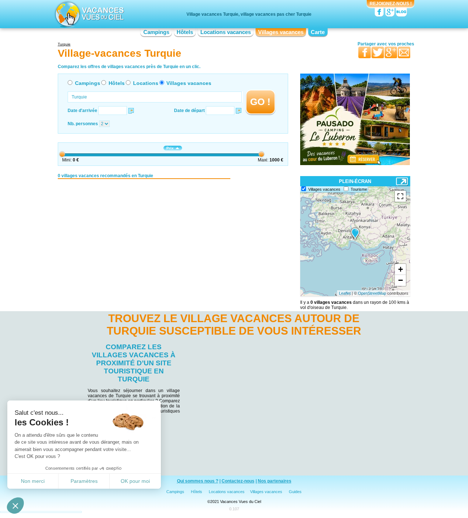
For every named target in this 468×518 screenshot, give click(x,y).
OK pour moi (135, 481)
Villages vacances (280, 32)
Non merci (33, 481)
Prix (170, 148)
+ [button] (400, 269)
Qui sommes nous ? (197, 481)
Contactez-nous (238, 481)
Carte (318, 32)
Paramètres (84, 481)
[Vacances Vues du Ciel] (88, 13)
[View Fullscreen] (400, 196)
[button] (15, 505)
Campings (156, 32)
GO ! (260, 101)
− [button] (400, 280)
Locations (145, 83)
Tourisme (359, 189)
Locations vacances (225, 32)
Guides (295, 491)
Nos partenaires (274, 481)
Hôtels (185, 32)
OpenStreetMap (372, 293)
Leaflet (345, 293)
